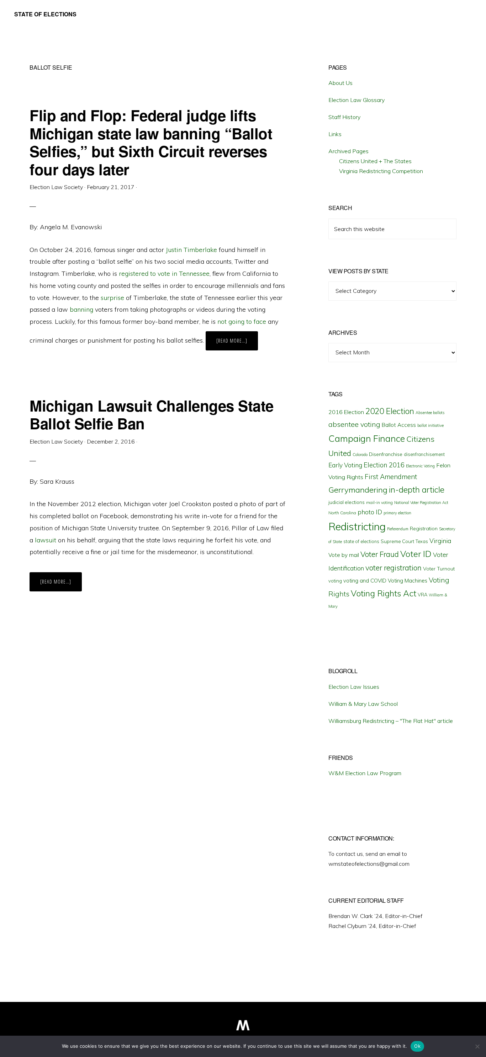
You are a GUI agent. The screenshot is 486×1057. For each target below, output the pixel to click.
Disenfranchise (385, 454)
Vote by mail (343, 555)
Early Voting (345, 465)
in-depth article (416, 489)
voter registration (393, 567)
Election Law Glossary (356, 99)
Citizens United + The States (375, 161)
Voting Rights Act (383, 593)
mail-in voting (379, 502)
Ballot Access (399, 425)
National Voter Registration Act (421, 502)
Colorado (360, 454)
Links (335, 134)
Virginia (440, 540)
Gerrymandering (357, 490)
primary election (397, 512)
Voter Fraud (379, 554)
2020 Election (389, 411)
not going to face (241, 321)
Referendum (397, 528)
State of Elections (45, 14)
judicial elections (346, 502)
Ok (417, 1046)
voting (335, 581)
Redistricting (357, 526)
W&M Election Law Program (364, 773)
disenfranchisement (424, 454)
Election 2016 (384, 465)
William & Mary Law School (363, 703)
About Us (340, 82)
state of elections (361, 541)
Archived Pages (348, 151)
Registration (424, 528)
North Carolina (342, 512)
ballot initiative (430, 425)
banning (81, 309)
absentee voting (354, 424)
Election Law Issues (353, 686)
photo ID (370, 512)
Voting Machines (407, 580)
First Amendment (391, 476)
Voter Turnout (439, 568)
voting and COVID (364, 580)
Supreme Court (397, 541)
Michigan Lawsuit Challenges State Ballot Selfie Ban (152, 414)
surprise (112, 298)
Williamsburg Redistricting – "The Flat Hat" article (390, 720)
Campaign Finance (366, 438)
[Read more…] (237, 343)
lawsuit (45, 540)
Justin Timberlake (191, 250)
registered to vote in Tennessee (164, 273)
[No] (477, 1046)
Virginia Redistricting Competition (381, 171)
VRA (422, 594)
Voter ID (416, 553)
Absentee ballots (430, 412)
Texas (422, 541)
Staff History (344, 116)
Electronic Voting (420, 465)
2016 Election (346, 411)
